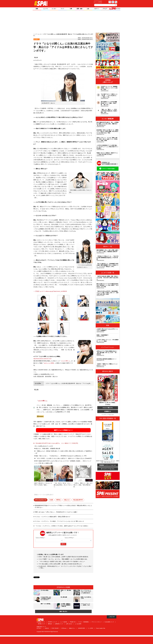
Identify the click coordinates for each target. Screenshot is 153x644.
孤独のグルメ (72, 628)
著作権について (42, 623)
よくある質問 (78, 623)
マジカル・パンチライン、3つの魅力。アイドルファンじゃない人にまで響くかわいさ (59, 521)
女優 (51, 500)
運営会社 (50, 623)
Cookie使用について (109, 621)
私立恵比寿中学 (78, 500)
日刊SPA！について (52, 621)
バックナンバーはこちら (108, 414)
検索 (115, 5)
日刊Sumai (64, 628)
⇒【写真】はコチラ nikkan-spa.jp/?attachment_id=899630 (50, 291)
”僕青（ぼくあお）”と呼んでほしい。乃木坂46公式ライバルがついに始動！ (56, 512)
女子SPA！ (39, 628)
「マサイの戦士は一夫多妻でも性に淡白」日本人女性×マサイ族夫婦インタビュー (61, 561)
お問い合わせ (69, 623)
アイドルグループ (41, 500)
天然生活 (47, 628)
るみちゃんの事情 (49, 363)
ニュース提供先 (63, 621)
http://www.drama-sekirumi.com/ (42, 358)
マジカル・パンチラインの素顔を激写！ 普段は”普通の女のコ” (52, 516)
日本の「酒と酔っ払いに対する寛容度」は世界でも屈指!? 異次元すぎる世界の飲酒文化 (63, 556)
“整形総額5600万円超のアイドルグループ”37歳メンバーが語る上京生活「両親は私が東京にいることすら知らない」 (63, 506)
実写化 (59, 500)
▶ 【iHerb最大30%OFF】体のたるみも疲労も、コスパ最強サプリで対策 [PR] (55, 443)
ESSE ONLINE (55, 628)
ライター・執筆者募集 (83, 621)
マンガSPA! (90, 628)
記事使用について (59, 623)
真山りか (67, 500)
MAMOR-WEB (81, 628)
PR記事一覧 (73, 621)
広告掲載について (41, 621)
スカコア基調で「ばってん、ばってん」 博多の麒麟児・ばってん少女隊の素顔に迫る (62, 559)
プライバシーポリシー (96, 621)
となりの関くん (65, 361)
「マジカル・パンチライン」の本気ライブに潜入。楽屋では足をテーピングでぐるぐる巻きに (61, 526)
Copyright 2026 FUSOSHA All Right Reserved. (47, 631)
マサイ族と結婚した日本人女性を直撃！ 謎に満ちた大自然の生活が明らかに (60, 564)
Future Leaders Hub (100, 628)
